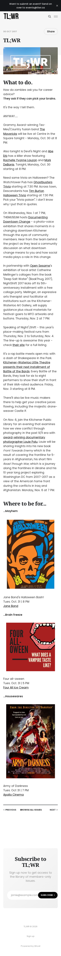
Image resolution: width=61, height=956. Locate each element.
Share (51, 31)
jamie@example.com (32, 895)
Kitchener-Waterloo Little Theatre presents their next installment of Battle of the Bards (26, 367)
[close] (57, 5)
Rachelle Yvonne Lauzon (20, 160)
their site (19, 345)
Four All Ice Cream (16, 687)
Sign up (30, 936)
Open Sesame (40, 266)
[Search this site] (49, 16)
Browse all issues (31, 809)
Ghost (37, 946)
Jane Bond (10, 606)
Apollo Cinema (13, 795)
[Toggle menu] (55, 16)
